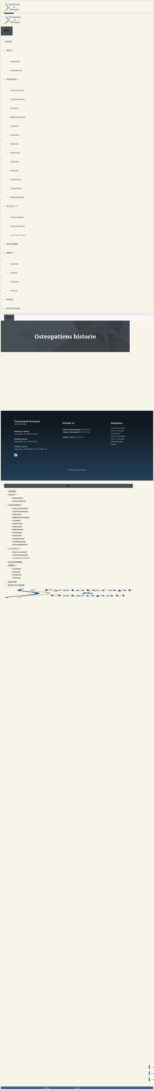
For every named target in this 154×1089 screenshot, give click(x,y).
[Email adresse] (107, 1087)
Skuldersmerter (15, 179)
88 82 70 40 (85, 429)
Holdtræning (12, 244)
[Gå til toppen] (138, 1087)
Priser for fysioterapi (118, 436)
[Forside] (16, 1087)
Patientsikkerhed (16, 70)
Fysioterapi (11, 79)
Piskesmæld (14, 161)
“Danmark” (14, 290)
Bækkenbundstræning (18, 117)
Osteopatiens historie (17, 235)
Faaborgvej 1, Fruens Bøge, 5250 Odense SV (30, 449)
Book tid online (13, 308)
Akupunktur (14, 108)
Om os (8, 50)
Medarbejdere (15, 61)
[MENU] (7, 30)
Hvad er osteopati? (17, 217)
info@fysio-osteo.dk (76, 437)
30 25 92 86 (85, 432)
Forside (8, 41)
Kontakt (10, 299)
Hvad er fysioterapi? (17, 90)
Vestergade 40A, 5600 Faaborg (26, 434)
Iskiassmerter (14, 135)
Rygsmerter (14, 170)
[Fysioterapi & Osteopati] (12, 25)
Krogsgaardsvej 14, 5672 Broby (26, 441)
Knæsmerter (14, 144)
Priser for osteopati (117, 439)
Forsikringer (14, 282)
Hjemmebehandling (17, 197)
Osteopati (10, 206)
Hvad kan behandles (17, 99)
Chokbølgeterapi (16, 188)
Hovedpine (14, 126)
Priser (9, 253)
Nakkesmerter (15, 153)
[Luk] (68, 486)
